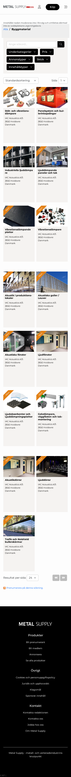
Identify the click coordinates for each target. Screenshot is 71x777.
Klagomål (35, 689)
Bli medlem (35, 648)
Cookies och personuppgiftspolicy (35, 677)
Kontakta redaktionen (35, 712)
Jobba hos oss (35, 724)
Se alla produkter (35, 660)
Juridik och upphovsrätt (35, 683)
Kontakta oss (35, 718)
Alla (5, 29)
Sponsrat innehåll (36, 695)
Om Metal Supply (35, 730)
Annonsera (35, 654)
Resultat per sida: (15, 577)
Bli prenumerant (35, 642)
